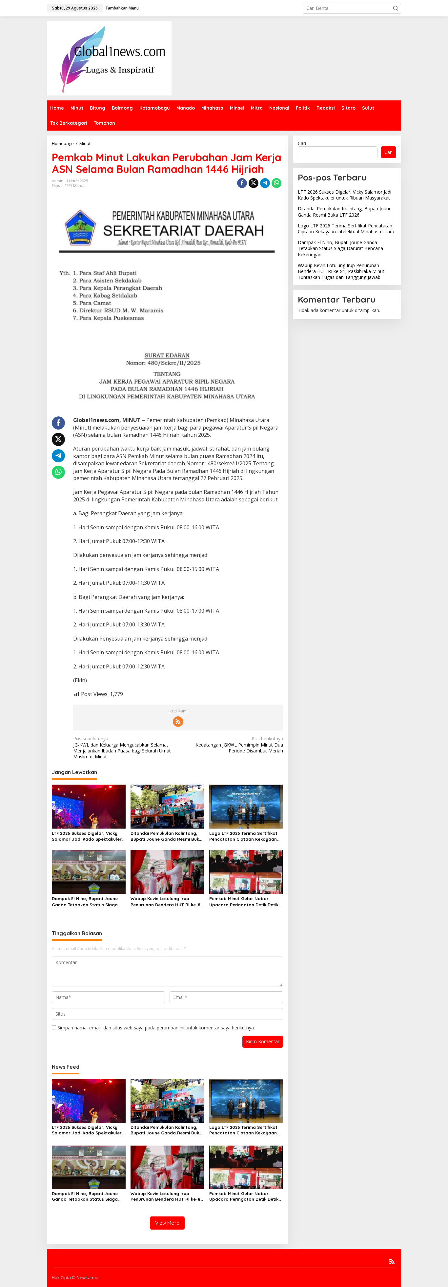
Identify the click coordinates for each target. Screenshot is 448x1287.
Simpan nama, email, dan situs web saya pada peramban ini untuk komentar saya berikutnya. (156, 1027)
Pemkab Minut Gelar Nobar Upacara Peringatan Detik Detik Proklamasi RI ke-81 (243, 901)
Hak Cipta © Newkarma (75, 1277)
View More (167, 1223)
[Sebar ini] (242, 183)
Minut (57, 185)
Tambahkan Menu (122, 8)
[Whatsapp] (276, 183)
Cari (302, 143)
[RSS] (178, 721)
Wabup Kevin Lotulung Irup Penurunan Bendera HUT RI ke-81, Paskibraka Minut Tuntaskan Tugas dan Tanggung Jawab (167, 901)
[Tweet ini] (253, 183)
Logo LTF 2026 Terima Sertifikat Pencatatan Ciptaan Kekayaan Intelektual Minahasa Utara (243, 836)
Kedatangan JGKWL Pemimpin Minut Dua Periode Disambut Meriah (239, 744)
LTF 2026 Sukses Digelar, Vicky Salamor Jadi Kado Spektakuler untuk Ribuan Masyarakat (87, 836)
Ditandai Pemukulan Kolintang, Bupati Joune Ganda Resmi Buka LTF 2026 (166, 836)
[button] (395, 8)
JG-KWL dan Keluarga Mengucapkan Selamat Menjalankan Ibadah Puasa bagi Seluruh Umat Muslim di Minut (122, 748)
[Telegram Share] (265, 183)
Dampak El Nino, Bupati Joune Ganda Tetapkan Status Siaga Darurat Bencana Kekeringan (85, 901)
